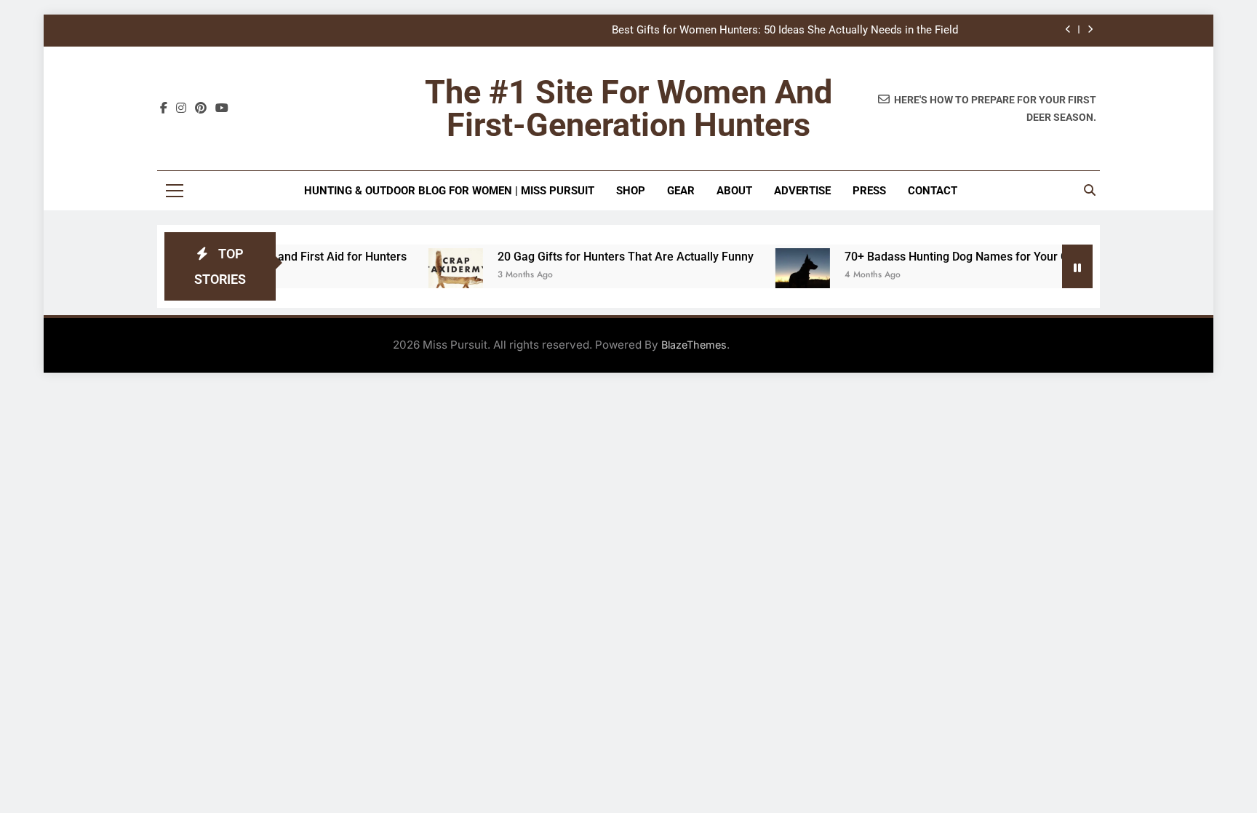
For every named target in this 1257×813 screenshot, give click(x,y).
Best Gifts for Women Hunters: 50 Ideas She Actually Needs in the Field (785, 30)
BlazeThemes (694, 344)
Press (869, 190)
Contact (932, 190)
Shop (630, 190)
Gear (681, 190)
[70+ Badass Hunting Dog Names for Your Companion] (784, 275)
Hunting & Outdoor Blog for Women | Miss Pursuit (449, 190)
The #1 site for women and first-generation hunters (628, 108)
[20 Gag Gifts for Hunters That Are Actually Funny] (437, 275)
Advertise (802, 190)
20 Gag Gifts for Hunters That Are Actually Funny (607, 256)
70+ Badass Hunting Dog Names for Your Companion (963, 256)
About (734, 190)
